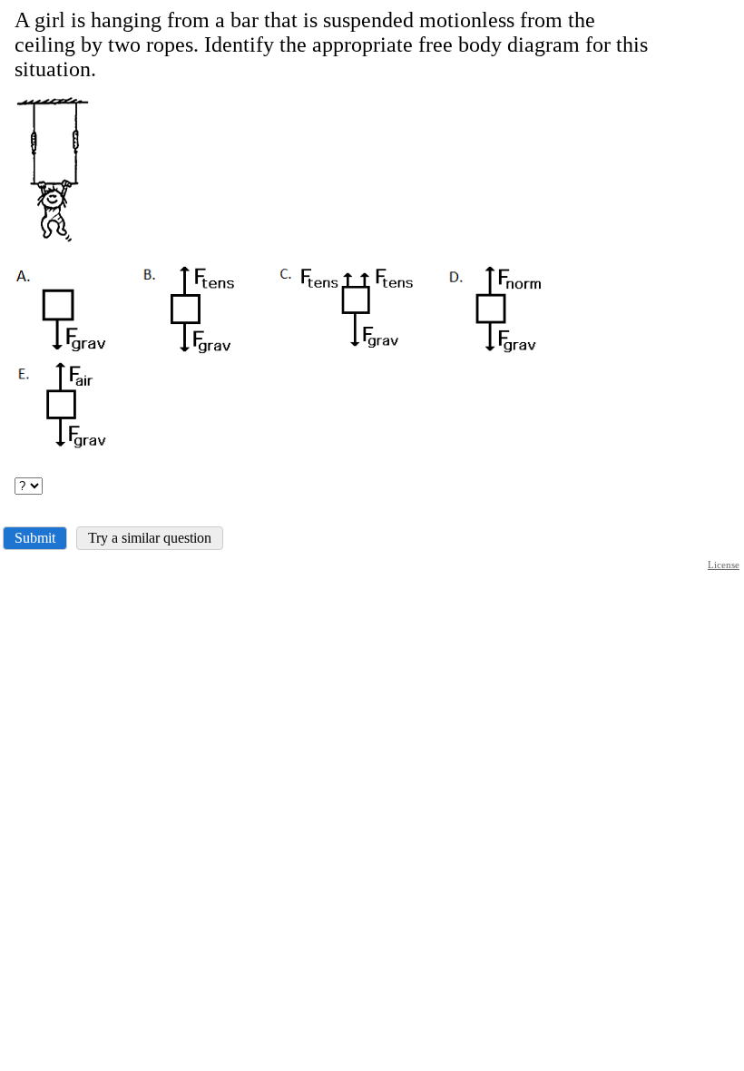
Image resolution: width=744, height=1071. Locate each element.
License (723, 564)
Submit (35, 537)
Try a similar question (149, 537)
